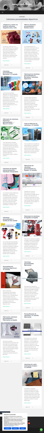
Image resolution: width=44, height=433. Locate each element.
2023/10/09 (28, 67)
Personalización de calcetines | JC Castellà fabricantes (31, 315)
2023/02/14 (28, 307)
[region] (15, 422)
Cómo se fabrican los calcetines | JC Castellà (31, 124)
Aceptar (22, 428)
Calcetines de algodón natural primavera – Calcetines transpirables (10, 170)
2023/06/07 (6, 162)
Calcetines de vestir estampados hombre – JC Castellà (31, 365)
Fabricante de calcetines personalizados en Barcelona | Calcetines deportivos (32, 76)
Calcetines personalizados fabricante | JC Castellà (10, 72)
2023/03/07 (6, 260)
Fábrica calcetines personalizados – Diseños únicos (30, 26)
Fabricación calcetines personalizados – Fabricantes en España (10, 318)
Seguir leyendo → (6, 60)
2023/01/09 (28, 358)
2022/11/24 (6, 361)
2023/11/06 (6, 65)
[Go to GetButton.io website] (41, 431)
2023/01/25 (6, 310)
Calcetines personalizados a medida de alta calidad (10, 219)
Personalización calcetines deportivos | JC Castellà (10, 268)
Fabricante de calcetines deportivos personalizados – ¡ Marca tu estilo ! (10, 121)
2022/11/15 (28, 407)
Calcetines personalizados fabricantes (29, 263)
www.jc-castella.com (22, 4)
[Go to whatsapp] (41, 429)
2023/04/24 (28, 159)
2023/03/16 (28, 255)
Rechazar (15, 428)
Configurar (8, 428)
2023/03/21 (6, 211)
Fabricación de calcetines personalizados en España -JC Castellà (30, 168)
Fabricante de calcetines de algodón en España (32, 216)
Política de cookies (10, 425)
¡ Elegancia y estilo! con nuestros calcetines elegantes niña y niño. (10, 26)
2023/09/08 (28, 117)
